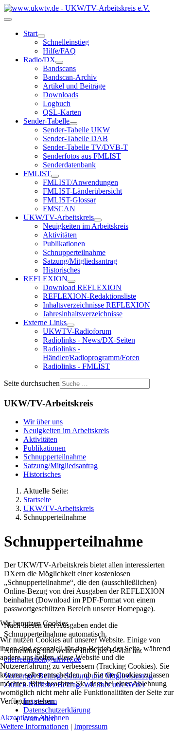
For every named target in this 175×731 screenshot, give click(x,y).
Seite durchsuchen (32, 383)
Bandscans (59, 68)
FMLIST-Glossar (69, 200)
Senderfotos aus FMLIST (82, 156)
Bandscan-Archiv (70, 77)
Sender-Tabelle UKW (76, 130)
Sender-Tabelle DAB (75, 138)
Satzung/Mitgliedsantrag (80, 261)
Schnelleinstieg (66, 42)
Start (30, 33)
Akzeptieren (18, 717)
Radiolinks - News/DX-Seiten (89, 340)
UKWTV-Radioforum (77, 331)
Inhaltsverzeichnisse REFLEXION (96, 305)
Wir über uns (43, 422)
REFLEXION (45, 278)
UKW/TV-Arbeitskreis (58, 217)
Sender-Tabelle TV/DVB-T (85, 147)
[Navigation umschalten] (8, 19)
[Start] (41, 36)
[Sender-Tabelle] (73, 123)
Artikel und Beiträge (74, 86)
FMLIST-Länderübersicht (82, 191)
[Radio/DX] (59, 62)
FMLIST (37, 173)
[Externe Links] (70, 325)
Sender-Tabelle (46, 121)
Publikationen (64, 243)
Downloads (60, 95)
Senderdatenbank (69, 165)
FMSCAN (59, 208)
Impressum (90, 726)
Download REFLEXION (82, 287)
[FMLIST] (55, 176)
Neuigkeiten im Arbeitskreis (85, 226)
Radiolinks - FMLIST (76, 366)
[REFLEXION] (71, 281)
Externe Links (45, 322)
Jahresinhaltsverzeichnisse (82, 314)
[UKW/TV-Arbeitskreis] (98, 220)
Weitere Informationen (34, 726)
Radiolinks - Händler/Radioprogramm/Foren (91, 353)
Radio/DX (39, 59)
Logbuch (56, 103)
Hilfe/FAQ (59, 51)
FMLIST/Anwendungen (80, 182)
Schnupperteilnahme (74, 252)
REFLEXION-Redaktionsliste (89, 296)
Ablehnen (54, 717)
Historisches (61, 270)
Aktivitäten (60, 235)
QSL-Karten (62, 112)
